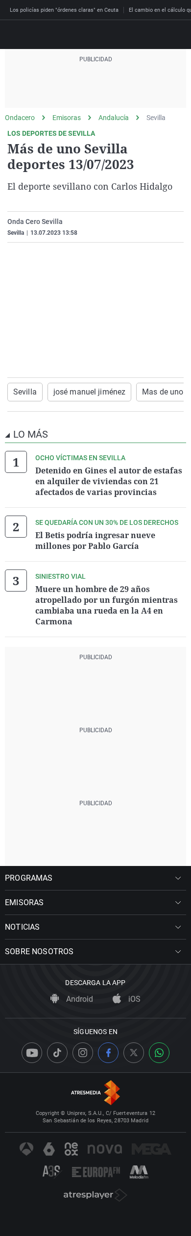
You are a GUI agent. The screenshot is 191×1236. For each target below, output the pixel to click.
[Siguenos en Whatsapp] (159, 1052)
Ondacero (20, 118)
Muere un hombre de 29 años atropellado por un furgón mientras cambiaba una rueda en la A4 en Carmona (106, 605)
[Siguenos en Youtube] (32, 1052)
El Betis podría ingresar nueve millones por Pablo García (95, 540)
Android (78, 999)
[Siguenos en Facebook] (108, 1052)
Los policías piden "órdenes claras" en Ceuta (64, 10)
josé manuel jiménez (89, 391)
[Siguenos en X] (133, 1052)
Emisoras (66, 118)
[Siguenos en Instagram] (82, 1052)
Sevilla (156, 118)
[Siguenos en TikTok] (57, 1052)
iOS (133, 999)
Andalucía (113, 118)
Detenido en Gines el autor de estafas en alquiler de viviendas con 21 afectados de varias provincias (108, 481)
